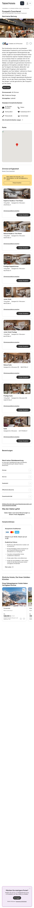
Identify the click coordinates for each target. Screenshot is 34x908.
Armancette (7, 608)
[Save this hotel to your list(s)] (27, 43)
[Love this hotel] (30, 43)
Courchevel (26, 8)
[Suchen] (22, 3)
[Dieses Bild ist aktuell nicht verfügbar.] (17, 194)
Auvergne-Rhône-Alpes (15, 8)
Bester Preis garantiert (8, 171)
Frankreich (5, 8)
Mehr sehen (8, 567)
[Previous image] (2, 31)
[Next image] (31, 31)
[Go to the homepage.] (8, 3)
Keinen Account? (17, 901)
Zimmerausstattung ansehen (11, 211)
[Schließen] (29, 889)
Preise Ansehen (17, 183)
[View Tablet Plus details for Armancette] (23, 589)
